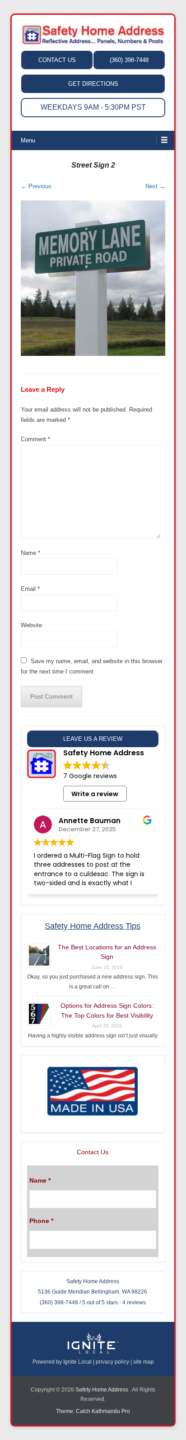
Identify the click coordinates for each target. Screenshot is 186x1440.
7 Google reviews (90, 775)
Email (30, 588)
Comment (35, 439)
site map (143, 1362)
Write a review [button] (94, 793)
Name (30, 552)
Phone (41, 1220)
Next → (155, 186)
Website (31, 625)
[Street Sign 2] (93, 277)
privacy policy (112, 1362)
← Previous (36, 186)
